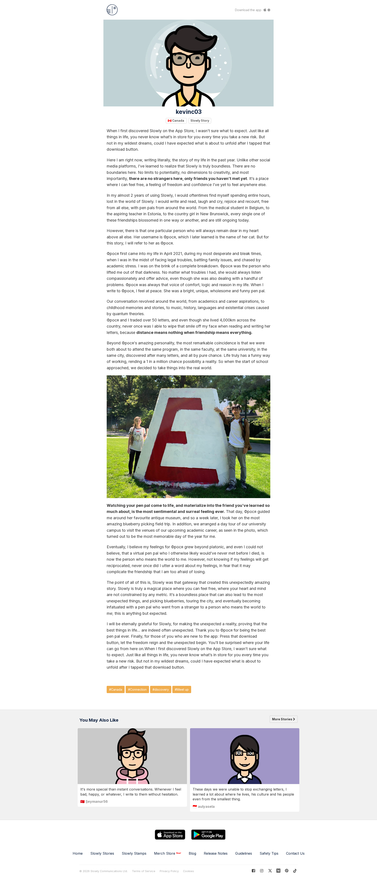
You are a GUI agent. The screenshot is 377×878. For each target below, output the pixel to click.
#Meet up (182, 689)
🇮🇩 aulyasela (204, 806)
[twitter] (269, 870)
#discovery (161, 689)
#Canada (115, 689)
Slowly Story (199, 120)
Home (78, 853)
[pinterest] (278, 870)
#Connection (137, 689)
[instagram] (261, 870)
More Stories (282, 719)
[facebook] (253, 870)
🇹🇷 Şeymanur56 (94, 801)
